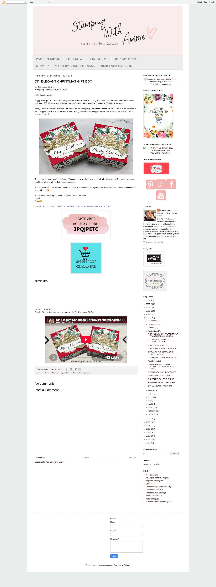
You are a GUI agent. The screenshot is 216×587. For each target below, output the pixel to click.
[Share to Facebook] (76, 369)
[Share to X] (73, 369)
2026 (148, 301)
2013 (148, 443)
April (150, 404)
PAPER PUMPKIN (48, 59)
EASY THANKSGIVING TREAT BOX (162, 349)
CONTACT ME (98, 59)
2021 (148, 318)
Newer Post (40, 458)
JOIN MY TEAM (125, 59)
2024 (148, 308)
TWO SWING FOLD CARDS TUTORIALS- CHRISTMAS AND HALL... (161, 367)
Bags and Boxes (66, 373)
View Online (155, 84)
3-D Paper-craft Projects (50, 373)
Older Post (132, 458)
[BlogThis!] (70, 369)
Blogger (127, 565)
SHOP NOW (74, 59)
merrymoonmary (106, 565)
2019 (148, 422)
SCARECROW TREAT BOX (159, 345)
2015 (148, 436)
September (152, 331)
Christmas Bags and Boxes (156, 487)
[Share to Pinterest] (79, 369)
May (150, 401)
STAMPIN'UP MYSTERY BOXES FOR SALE (65, 66)
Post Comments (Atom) (55, 462)
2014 (148, 439)
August (151, 390)
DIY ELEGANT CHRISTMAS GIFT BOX (163, 358)
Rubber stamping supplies (82, 373)
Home (86, 458)
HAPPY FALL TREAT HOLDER (160, 376)
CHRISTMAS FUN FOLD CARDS (161, 379)
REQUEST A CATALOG (116, 66)
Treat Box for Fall (154, 361)
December (152, 321)
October (151, 328)
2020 (148, 419)
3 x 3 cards (150, 475)
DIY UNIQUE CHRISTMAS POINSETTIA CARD (158, 341)
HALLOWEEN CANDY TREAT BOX (162, 383)
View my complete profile (153, 242)
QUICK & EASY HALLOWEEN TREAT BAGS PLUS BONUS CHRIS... (163, 335)
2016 (148, 433)
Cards (148, 484)
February (152, 411)
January (151, 414)
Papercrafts (150, 499)
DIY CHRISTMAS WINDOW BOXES (162, 372)
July (150, 394)
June (150, 397)
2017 (148, 429)
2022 (148, 314)
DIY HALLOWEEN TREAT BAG (160, 386)
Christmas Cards (152, 490)
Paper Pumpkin (152, 496)
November (152, 324)
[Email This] (67, 369)
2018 (148, 426)
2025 (148, 304)
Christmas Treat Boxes (155, 493)
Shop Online (166, 84)
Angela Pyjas (165, 210)
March (151, 408)
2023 (148, 311)
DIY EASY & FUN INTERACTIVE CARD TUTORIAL (161, 353)
